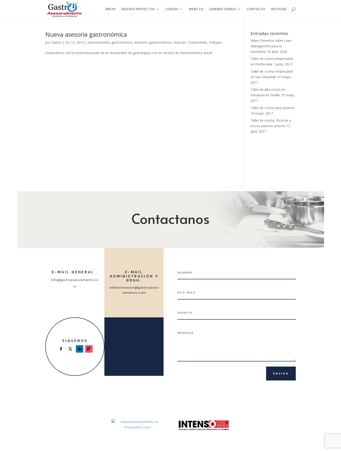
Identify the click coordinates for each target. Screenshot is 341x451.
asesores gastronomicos (153, 42)
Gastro (56, 42)
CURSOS (171, 9)
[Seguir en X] (70, 349)
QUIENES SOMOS (222, 9)
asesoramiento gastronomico (110, 42)
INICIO (111, 9)
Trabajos (215, 42)
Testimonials (197, 42)
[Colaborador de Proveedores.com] (137, 427)
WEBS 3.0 (196, 9)
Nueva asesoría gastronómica (86, 34)
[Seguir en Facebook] (61, 349)
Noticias (180, 42)
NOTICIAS (278, 9)
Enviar (281, 373)
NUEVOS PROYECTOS (138, 9)
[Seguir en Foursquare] (89, 349)
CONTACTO (256, 9)
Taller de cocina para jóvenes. (273, 108)
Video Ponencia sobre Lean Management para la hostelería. (271, 46)
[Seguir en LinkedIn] (79, 349)
